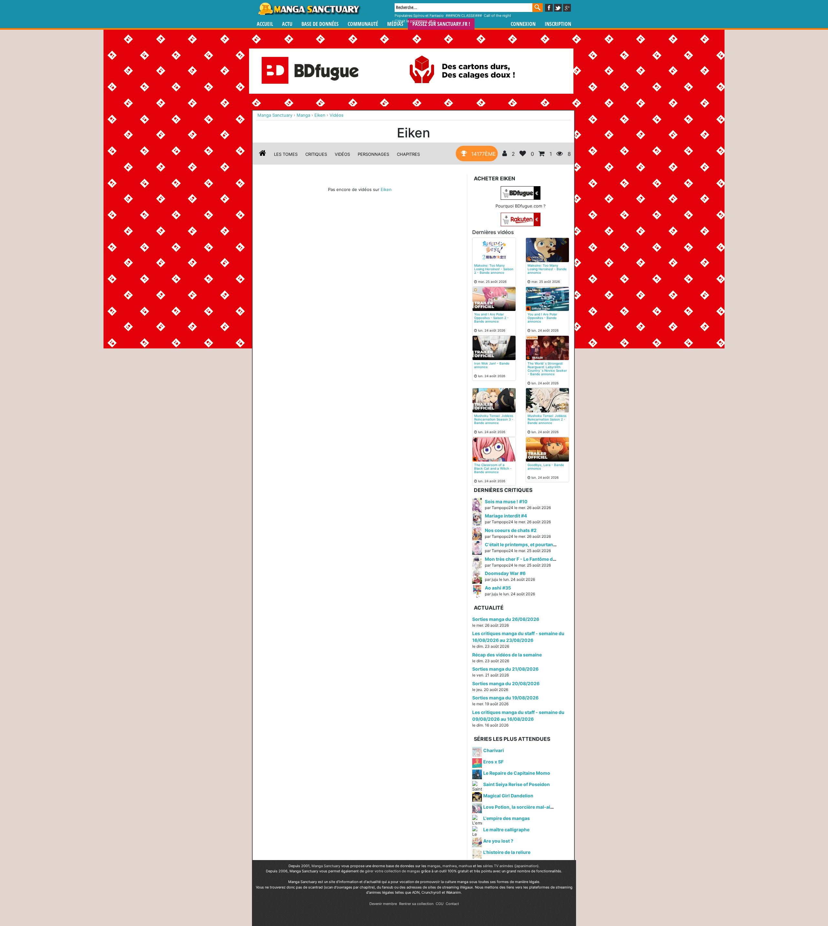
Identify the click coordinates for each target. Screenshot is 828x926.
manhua (465, 866)
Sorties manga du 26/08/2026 (505, 619)
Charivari (493, 750)
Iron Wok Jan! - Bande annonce (491, 365)
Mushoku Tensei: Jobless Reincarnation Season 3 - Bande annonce (493, 419)
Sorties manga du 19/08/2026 (505, 697)
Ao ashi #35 (498, 588)
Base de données (320, 24)
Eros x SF (493, 761)
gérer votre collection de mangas (392, 871)
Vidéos (342, 154)
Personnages (373, 154)
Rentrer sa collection (416, 903)
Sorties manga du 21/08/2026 (505, 669)
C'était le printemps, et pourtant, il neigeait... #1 (536, 544)
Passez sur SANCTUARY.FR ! (441, 24)
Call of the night (497, 15)
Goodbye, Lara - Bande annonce (546, 466)
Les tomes (286, 154)
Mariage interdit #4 (506, 515)
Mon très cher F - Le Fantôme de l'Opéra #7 (532, 559)
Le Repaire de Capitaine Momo (516, 773)
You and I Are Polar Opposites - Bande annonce (542, 317)
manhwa (449, 866)
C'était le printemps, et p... (417, 21)
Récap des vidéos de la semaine (507, 654)
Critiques (316, 154)
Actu (287, 24)
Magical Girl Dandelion (508, 795)
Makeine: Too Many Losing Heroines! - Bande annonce (547, 268)
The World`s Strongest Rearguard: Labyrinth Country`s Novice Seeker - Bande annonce (547, 368)
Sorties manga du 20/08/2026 (505, 683)
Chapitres (408, 154)
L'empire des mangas (506, 818)
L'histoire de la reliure (506, 852)
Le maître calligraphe (506, 829)
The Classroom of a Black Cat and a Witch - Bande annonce (493, 468)
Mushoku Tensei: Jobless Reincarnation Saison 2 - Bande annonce (547, 419)
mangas (434, 866)
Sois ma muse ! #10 (506, 501)
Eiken (386, 189)
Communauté (363, 24)
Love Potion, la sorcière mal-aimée (521, 807)
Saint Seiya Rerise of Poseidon (516, 784)
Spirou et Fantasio (428, 15)
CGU (439, 903)
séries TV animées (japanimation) (511, 866)
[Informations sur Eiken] (262, 154)
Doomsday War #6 (505, 573)
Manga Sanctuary (325, 866)
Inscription (558, 24)
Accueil (265, 24)
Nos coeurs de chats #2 (511, 530)
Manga (308, 9)
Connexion (523, 24)
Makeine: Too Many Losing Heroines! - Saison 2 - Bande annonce (493, 268)
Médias (395, 24)
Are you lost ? (498, 841)
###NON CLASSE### (464, 15)
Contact (452, 903)
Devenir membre (383, 903)
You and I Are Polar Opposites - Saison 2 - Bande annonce (491, 317)
